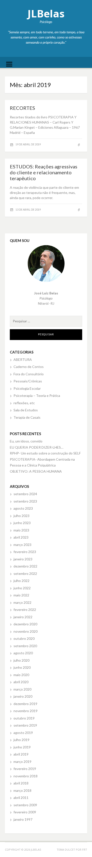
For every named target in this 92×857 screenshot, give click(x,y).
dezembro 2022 (25, 566)
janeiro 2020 (22, 696)
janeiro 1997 (22, 819)
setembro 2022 (25, 573)
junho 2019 (22, 747)
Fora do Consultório (28, 374)
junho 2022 (22, 588)
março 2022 (22, 602)
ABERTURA (22, 359)
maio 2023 (21, 530)
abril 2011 (20, 797)
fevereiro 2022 (24, 609)
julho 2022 (21, 581)
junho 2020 (22, 667)
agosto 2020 (23, 653)
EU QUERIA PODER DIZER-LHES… (36, 447)
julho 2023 (21, 516)
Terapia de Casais (26, 417)
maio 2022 (21, 595)
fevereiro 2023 (24, 552)
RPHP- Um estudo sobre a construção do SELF (45, 453)
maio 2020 (21, 675)
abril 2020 (20, 682)
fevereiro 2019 (24, 769)
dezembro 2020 (25, 624)
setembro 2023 (25, 501)
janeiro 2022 (22, 617)
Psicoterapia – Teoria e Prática (36, 395)
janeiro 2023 (22, 559)
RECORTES (22, 108)
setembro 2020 (25, 646)
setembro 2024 (25, 494)
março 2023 (22, 544)
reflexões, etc (24, 403)
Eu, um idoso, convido (26, 441)
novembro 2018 (25, 776)
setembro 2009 (25, 805)
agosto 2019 (23, 733)
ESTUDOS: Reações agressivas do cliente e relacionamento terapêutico (43, 172)
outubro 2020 (24, 638)
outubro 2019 (24, 718)
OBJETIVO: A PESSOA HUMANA (36, 471)
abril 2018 (20, 783)
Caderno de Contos (28, 367)
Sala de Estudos (25, 410)
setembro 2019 (25, 725)
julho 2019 (21, 740)
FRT (84, 849)
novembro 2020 (25, 631)
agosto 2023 (23, 508)
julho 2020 (21, 660)
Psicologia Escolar (27, 388)
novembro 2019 (25, 711)
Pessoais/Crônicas (27, 381)
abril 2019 (20, 754)
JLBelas (46, 13)
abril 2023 (20, 537)
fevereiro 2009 (24, 812)
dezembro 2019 (25, 704)
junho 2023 (22, 523)
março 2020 (22, 689)
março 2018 (22, 790)
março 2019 (22, 761)
